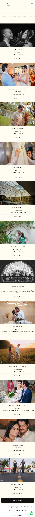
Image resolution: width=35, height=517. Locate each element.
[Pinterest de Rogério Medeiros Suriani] (19, 510)
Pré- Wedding (22, 16)
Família (13, 16)
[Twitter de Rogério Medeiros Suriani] (10, 510)
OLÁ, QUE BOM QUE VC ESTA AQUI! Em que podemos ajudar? (18, 507)
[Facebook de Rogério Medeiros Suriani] (12, 510)
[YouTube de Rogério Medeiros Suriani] (22, 510)
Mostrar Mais (17, 500)
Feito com (18, 515)
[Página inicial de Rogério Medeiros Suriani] (8, 4)
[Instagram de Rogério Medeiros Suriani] (14, 510)
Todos (5, 16)
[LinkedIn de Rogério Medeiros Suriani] (25, 510)
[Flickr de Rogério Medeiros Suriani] (17, 510)
